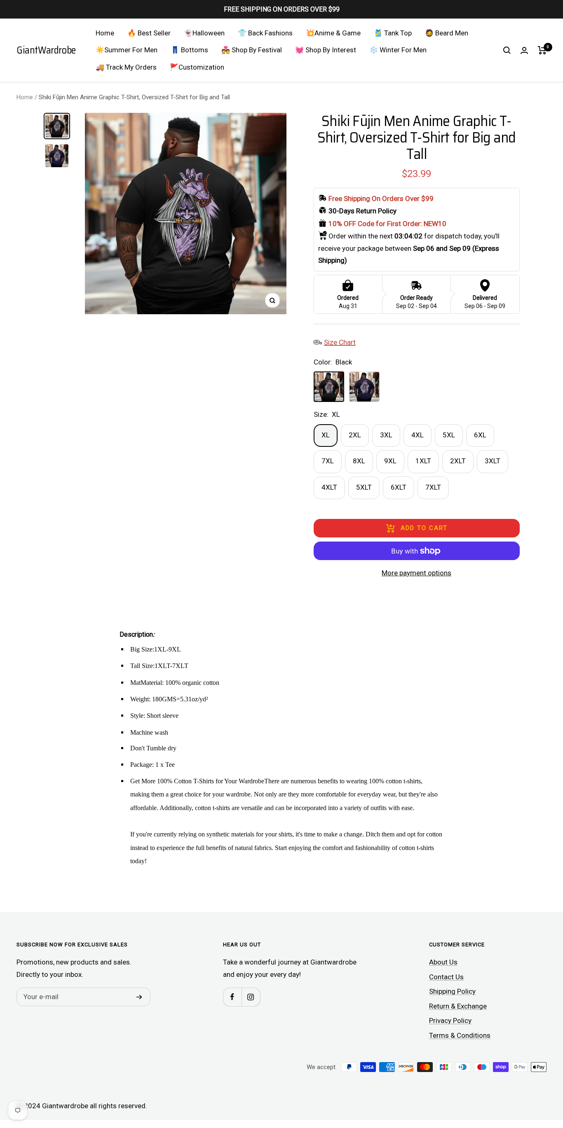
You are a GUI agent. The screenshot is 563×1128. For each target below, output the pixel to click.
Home (105, 33)
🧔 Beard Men (446, 33)
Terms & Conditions (459, 1035)
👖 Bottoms (189, 50)
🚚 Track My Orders (126, 67)
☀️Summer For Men (126, 50)
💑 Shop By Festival (251, 50)
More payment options (416, 573)
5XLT (364, 487)
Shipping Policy (452, 991)
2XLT (458, 461)
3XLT (492, 461)
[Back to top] (528, 1072)
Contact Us (446, 977)
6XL (480, 435)
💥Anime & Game (333, 33)
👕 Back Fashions (265, 33)
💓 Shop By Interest (325, 50)
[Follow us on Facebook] (232, 997)
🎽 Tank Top (393, 33)
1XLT (423, 461)
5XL (449, 435)
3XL (386, 435)
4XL (417, 435)
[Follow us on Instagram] (251, 997)
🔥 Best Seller (149, 33)
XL (325, 435)
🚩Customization (197, 67)
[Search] (507, 50)
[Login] (524, 50)
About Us (443, 962)
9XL (390, 461)
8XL (359, 461)
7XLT (433, 487)
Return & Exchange (458, 1006)
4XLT (329, 487)
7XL (327, 461)
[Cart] (542, 50)
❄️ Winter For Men (398, 50)
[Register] (139, 997)
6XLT (398, 487)
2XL (355, 435)
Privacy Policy (450, 1020)
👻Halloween (204, 33)
